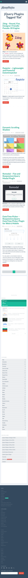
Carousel (14, 366)
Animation (17, 31)
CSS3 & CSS (18, 132)
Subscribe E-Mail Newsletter (7, 504)
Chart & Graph (14, 368)
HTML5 (14, 388)
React (14, 405)
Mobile (14, 398)
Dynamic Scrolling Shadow (11, 128)
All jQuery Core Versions (6, 505)
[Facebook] (4, 568)
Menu (14, 396)
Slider (14, 411)
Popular (2, 496)
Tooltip (14, 422)
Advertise (7, 459)
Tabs (14, 418)
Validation (14, 425)
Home (2, 490)
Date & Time (17, 75)
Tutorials (6, 305)
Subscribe (21, 573)
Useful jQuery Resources (7, 452)
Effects (14, 377)
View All (13, 333)
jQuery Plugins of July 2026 (8, 440)
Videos (2, 494)
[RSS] (13, 568)
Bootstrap (14, 364)
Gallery (14, 383)
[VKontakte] (11, 568)
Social (14, 414)
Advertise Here (14, 295)
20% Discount (9, 459)
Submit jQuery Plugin (6, 454)
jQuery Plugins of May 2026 (8, 444)
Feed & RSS (14, 379)
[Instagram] (6, 568)
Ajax (14, 359)
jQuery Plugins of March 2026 (8, 449)
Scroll (22, 132)
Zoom (14, 429)
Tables (14, 416)
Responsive (19, 181)
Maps (14, 392)
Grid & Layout (14, 385)
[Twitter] (1, 568)
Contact (4, 461)
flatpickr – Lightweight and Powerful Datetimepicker (13, 70)
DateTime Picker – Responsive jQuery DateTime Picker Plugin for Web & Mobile (13, 220)
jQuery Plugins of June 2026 (8, 442)
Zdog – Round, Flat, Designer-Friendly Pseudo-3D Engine (11, 25)
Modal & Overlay (6, 182)
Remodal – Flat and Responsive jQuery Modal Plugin (11, 176)
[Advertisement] (14, 116)
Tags (5, 303)
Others (14, 403)
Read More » (5, 61)
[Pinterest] (9, 568)
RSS (1, 501)
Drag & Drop (14, 375)
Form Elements (14, 381)
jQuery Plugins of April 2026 (8, 447)
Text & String (14, 420)
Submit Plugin (4, 491)
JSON (14, 390)
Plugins (5, 300)
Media (14, 394)
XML (14, 427)
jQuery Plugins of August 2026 (8, 437)
